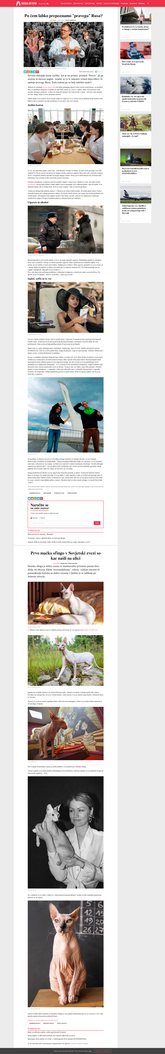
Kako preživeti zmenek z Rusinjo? (41, 534)
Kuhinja (99, 3)
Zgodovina (133, 3)
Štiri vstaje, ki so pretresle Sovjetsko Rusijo (133, 63)
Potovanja (124, 3)
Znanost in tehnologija (111, 3)
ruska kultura (59, 493)
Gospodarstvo (78, 3)
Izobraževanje (90, 3)
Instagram (47, 493)
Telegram (100, 71)
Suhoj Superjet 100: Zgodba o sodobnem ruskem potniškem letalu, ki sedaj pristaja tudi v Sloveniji (134, 209)
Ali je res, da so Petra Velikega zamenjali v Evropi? (134, 135)
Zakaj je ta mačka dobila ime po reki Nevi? (43, 1020)
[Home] (18, 3)
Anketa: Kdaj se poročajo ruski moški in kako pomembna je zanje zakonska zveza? (59, 542)
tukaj (90, 1051)
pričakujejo (32, 184)
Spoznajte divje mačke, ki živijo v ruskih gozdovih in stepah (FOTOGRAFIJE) (57, 1039)
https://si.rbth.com (90, 630)
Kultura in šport (66, 3)
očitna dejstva (48, 87)
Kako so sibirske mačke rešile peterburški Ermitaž (47, 1032)
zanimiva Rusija (34, 493)
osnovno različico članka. (79, 1044)
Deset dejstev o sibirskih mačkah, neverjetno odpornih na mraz (51, 1036)
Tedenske (35, 518)
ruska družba (72, 493)
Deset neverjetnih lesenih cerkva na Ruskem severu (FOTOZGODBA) (135, 171)
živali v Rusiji (62, 1023)
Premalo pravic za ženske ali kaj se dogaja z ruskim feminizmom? (135, 28)
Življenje (142, 3)
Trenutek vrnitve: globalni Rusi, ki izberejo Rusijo (46, 538)
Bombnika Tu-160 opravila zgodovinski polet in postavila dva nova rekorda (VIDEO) (134, 99)
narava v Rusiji (48, 1023)
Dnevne (43, 518)
